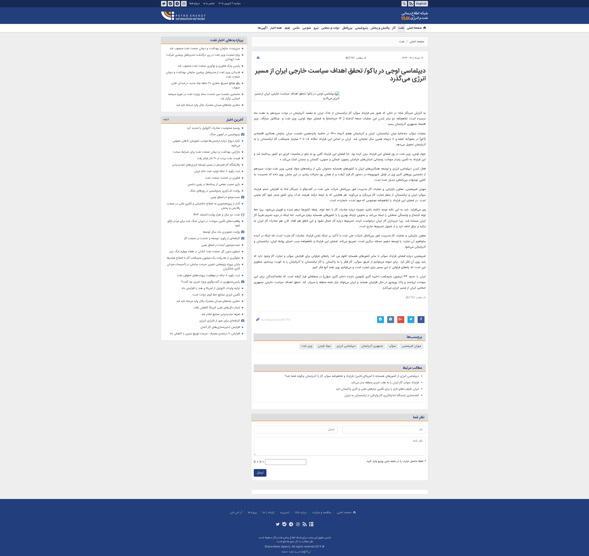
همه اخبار (276, 28)
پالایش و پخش (380, 28)
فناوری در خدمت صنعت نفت (222, 178)
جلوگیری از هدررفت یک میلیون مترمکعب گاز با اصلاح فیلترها (203, 258)
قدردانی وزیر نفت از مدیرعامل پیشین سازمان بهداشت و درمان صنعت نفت (203, 74)
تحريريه (284, 512)
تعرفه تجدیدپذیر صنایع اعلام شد (220, 314)
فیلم (287, 28)
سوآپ (392, 346)
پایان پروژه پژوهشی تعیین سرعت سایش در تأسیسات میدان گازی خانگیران (203, 266)
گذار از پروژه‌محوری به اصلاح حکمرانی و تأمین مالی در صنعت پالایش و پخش (203, 206)
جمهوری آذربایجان (372, 346)
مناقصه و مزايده (321, 512)
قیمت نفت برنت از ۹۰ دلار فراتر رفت (218, 158)
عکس (296, 28)
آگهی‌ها (263, 28)
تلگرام (177, 3)
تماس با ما (208, 3)
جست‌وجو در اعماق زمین (225, 197)
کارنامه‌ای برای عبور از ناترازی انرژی (219, 321)
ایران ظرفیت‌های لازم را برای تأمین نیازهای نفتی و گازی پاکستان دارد (377, 389)
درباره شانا (194, 3)
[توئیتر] (277, 524)
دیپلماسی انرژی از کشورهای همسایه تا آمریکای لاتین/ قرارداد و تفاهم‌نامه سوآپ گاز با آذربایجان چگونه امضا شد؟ (352, 376)
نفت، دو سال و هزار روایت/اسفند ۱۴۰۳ (216, 215)
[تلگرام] (291, 524)
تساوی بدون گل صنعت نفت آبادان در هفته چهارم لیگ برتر (204, 251)
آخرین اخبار (234, 120)
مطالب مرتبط (412, 368)
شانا (399, 16)
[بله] (284, 524)
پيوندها (252, 512)
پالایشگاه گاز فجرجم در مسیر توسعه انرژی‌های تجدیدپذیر (206, 165)
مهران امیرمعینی (411, 346)
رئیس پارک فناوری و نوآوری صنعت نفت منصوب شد (209, 66)
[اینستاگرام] (298, 524)
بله (170, 3)
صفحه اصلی (414, 28)
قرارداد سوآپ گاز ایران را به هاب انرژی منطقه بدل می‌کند (385, 383)
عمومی (306, 28)
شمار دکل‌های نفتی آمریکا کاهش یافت (216, 308)
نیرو (316, 28)
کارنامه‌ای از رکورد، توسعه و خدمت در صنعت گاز (212, 238)
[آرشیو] (311, 524)
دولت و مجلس (330, 28)
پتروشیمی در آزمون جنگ (225, 134)
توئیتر (164, 3)
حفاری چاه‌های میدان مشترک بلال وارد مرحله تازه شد (208, 105)
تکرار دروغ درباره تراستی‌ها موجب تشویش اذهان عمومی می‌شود (206, 143)
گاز (394, 28)
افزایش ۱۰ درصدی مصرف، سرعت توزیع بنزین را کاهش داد (205, 334)
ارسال (260, 472)
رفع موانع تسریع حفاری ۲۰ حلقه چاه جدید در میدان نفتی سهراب (205, 85)
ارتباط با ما (268, 512)
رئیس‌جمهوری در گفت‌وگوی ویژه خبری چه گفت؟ (210, 282)
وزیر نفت (306, 346)
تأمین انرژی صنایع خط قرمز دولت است (216, 295)
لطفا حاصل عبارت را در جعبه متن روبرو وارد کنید (396, 461)
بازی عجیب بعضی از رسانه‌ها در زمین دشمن (214, 184)
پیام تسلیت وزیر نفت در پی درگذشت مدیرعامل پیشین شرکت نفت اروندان (203, 57)
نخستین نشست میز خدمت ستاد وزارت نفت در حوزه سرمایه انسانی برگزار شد (204, 96)
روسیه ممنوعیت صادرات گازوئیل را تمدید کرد (213, 128)
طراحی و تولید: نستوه (292, 552)
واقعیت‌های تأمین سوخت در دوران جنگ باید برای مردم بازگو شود (203, 223)
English (421, 3)
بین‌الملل (347, 28)
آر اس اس (236, 512)
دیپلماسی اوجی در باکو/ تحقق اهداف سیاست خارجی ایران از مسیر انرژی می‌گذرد (340, 75)
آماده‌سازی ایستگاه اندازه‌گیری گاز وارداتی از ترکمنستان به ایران (381, 395)
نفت (401, 28)
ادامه (166, 119)
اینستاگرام (184, 3)
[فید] (304, 524)
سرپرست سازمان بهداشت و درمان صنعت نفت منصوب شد (205, 48)
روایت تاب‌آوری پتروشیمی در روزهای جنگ (215, 191)
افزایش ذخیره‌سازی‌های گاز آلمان (220, 327)
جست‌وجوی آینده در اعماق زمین (220, 245)
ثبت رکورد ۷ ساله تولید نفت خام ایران (217, 171)
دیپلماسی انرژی (346, 346)
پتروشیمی (361, 28)
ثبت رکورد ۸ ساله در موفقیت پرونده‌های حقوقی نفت (208, 275)
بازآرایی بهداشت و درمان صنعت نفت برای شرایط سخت (206, 152)
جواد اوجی (324, 346)
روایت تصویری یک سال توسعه (221, 232)
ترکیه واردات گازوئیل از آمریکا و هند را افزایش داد (211, 288)
